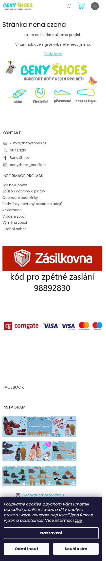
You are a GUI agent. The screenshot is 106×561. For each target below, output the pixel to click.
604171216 (18, 150)
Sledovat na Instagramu (43, 495)
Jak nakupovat (15, 185)
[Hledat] (69, 6)
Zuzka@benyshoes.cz (28, 143)
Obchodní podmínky (20, 197)
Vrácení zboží (14, 216)
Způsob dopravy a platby (23, 191)
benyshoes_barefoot (28, 164)
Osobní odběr (14, 228)
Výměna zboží (14, 222)
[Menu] (95, 6)
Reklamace (12, 209)
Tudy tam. (53, 53)
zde (78, 520)
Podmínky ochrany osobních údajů (32, 203)
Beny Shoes (20, 157)
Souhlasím (76, 549)
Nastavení (51, 533)
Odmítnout (26, 549)
